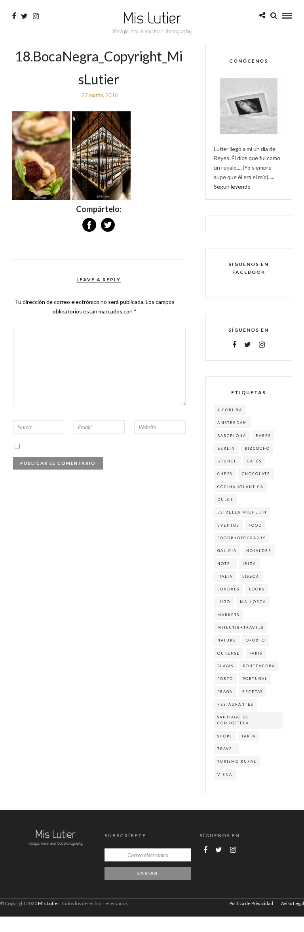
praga (225, 691)
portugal (255, 678)
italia (225, 576)
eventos (228, 525)
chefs (224, 474)
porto (225, 678)
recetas (252, 691)
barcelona (231, 436)
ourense (228, 653)
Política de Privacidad (251, 903)
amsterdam (232, 422)
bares (263, 436)
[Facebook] (234, 344)
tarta (248, 736)
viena (224, 774)
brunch (227, 461)
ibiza (249, 563)
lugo (223, 602)
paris (255, 653)
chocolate (256, 474)
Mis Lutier (48, 903)
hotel (225, 563)
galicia (227, 550)
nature (226, 640)
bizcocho (257, 448)
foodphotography (241, 538)
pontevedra (259, 666)
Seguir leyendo (232, 186)
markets (228, 615)
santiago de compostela (233, 720)
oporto (255, 640)
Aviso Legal (292, 903)
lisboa (250, 576)
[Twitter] (247, 344)
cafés (254, 461)
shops (224, 736)
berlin (226, 448)
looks (256, 589)
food (255, 525)
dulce (225, 499)
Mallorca (253, 602)
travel (226, 749)
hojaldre (259, 550)
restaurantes (235, 704)
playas (225, 666)
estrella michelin (242, 512)
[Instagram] (36, 16)
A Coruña (229, 410)
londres (228, 589)
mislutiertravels (240, 627)
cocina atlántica (240, 487)
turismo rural (236, 761)
